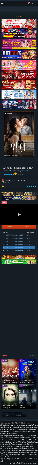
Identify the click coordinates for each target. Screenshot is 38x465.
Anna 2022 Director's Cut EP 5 (13, 247)
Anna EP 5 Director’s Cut (16, 180)
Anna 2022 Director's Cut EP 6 (14, 250)
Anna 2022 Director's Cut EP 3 (13, 241)
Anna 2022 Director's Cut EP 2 (13, 238)
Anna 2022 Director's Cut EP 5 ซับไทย (14, 416)
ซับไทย (10, 171)
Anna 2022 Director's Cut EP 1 (13, 235)
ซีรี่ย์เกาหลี (16, 171)
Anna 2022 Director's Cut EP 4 (14, 244)
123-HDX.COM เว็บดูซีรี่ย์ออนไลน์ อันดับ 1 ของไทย (16, 423)
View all (34, 355)
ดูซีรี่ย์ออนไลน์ (24, 171)
